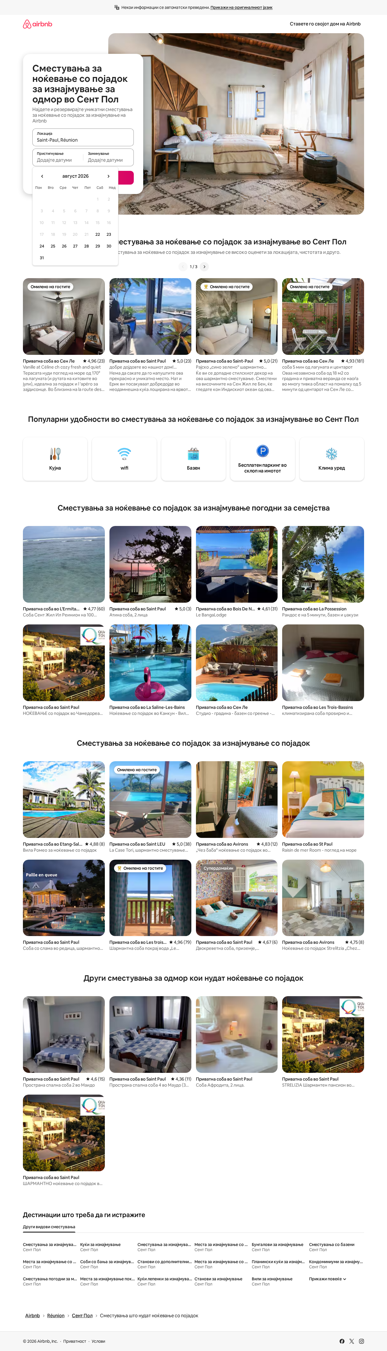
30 (109, 246)
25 (53, 246)
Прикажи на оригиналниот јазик (242, 7)
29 (97, 246)
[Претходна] (183, 266)
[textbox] (57, 160)
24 (42, 246)
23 (109, 234)
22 (97, 234)
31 (42, 257)
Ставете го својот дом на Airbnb (325, 24)
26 (64, 246)
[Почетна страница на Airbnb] (37, 24)
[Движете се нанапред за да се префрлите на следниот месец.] (108, 176)
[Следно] (204, 266)
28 (86, 246)
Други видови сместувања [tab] (49, 1226)
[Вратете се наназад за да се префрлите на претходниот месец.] (42, 176)
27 (75, 246)
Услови (98, 1341)
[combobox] (83, 140)
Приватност (74, 1341)
